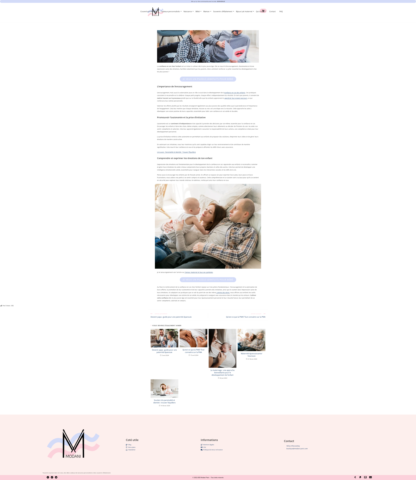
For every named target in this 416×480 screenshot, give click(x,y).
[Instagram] (48, 477)
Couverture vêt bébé (148, 11)
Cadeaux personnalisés (170, 11)
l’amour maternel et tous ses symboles (198, 272)
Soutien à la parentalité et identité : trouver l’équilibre (164, 401)
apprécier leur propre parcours (235, 98)
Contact (272, 11)
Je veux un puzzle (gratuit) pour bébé (208, 79)
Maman (206, 11)
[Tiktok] (52, 477)
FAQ (281, 11)
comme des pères (223, 292)
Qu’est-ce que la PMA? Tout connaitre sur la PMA (193, 351)
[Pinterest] (56, 477)
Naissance (188, 11)
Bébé (198, 11)
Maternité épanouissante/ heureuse (251, 354)
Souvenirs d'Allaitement (222, 11)
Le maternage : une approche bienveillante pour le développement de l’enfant (222, 372)
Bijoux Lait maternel (244, 11)
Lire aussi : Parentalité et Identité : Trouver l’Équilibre (176, 152)
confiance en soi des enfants (234, 93)
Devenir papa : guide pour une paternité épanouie (164, 351)
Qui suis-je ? (261, 11)
